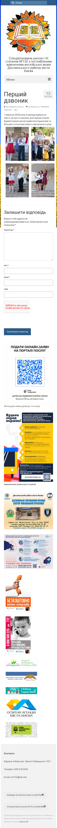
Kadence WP (23, 822)
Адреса (8, 761)
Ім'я (6, 265)
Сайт (6, 289)
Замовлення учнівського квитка (20, 484)
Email (7, 277)
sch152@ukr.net (18, 777)
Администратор (16, 107)
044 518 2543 (21, 769)
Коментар (9, 230)
